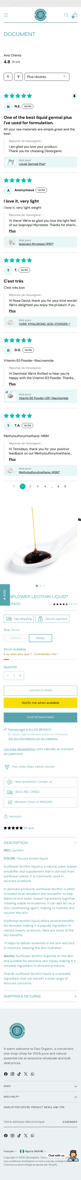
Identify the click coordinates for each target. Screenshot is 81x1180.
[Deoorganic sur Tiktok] (19, 1074)
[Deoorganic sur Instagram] (12, 1074)
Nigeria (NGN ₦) (34, 1151)
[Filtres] (18, 77)
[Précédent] (14, 3)
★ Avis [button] (4, 595)
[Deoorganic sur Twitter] (26, 1074)
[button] (11, 162)
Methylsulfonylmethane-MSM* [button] (39, 472)
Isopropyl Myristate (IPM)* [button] (36, 244)
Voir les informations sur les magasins (33, 738)
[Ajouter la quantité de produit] (20, 675)
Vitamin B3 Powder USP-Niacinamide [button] (43, 398)
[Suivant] (66, 3)
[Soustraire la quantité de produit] (7, 675)
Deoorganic (32, 1157)
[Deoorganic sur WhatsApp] (32, 1074)
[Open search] (8, 77)
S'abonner (70, 1122)
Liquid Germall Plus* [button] (32, 164)
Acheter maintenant (40, 717)
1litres (40, 638)
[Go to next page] (66, 486)
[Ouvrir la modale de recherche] (66, 15)
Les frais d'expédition (20, 749)
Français (9, 1151)
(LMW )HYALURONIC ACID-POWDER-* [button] (44, 324)
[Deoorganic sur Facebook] (6, 1074)
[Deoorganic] (40, 15)
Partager (15, 816)
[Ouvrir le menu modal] (6, 15)
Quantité (10, 667)
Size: (12, 630)
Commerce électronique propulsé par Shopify (30, 1164)
